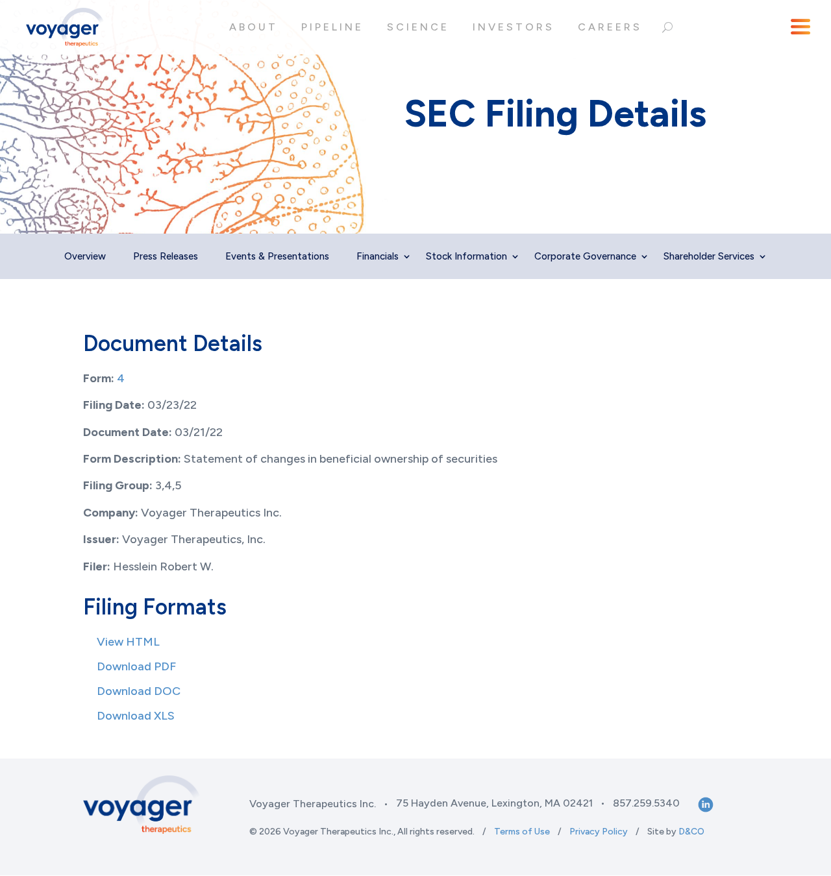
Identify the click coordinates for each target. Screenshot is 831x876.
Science (418, 27)
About (253, 27)
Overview (85, 257)
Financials (377, 257)
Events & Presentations (277, 257)
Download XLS (136, 716)
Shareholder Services (709, 257)
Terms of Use (522, 831)
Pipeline (332, 27)
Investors (513, 27)
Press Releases (165, 257)
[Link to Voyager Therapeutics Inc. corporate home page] (65, 27)
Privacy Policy (598, 831)
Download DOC (138, 691)
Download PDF (136, 666)
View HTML (128, 642)
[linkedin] (704, 804)
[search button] (667, 27)
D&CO (691, 831)
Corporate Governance (585, 257)
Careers (610, 27)
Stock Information (466, 257)
